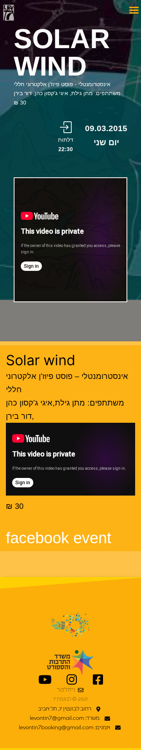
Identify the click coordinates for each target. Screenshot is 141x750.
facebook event (58, 537)
